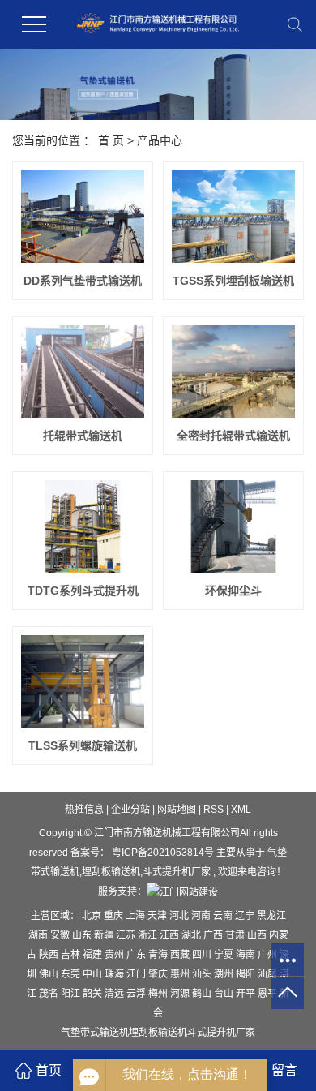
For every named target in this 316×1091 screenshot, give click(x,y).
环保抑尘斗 (233, 590)
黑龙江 (271, 915)
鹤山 (203, 993)
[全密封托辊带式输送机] (233, 371)
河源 (181, 993)
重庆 (115, 915)
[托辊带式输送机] (82, 371)
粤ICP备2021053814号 (163, 852)
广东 (137, 954)
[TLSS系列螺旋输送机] (82, 681)
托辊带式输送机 (82, 435)
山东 (83, 935)
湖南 (39, 935)
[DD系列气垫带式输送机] (82, 216)
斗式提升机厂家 (177, 872)
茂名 (50, 993)
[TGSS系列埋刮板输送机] (233, 216)
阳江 (72, 993)
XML (241, 809)
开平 (247, 993)
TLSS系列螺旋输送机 (82, 745)
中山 (94, 974)
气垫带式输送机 (95, 1032)
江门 (137, 974)
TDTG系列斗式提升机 (83, 590)
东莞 (72, 974)
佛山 (50, 974)
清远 (115, 993)
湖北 (192, 935)
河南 (202, 915)
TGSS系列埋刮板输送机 (233, 280)
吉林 (72, 954)
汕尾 (269, 974)
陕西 (50, 954)
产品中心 (159, 140)
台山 (225, 993)
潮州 (225, 974)
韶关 (94, 993)
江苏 (127, 935)
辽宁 (246, 915)
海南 (247, 954)
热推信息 (84, 809)
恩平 (269, 993)
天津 (158, 915)
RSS (213, 809)
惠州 (181, 974)
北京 (93, 915)
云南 (224, 915)
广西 (214, 935)
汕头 (203, 974)
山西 (258, 935)
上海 (136, 915)
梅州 (159, 993)
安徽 (61, 935)
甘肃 (236, 935)
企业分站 (130, 809)
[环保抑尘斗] (233, 526)
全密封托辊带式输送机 (233, 435)
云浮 (137, 993)
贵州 (115, 954)
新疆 (105, 935)
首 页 (111, 140)
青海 (159, 954)
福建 (94, 954)
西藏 (181, 954)
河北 (180, 915)
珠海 (115, 974)
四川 (203, 954)
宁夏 (225, 954)
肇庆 (159, 974)
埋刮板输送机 (111, 872)
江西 (170, 935)
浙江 (149, 935)
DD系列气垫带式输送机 (82, 280)
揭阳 (247, 974)
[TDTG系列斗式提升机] (82, 526)
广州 (269, 954)
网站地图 (178, 809)
